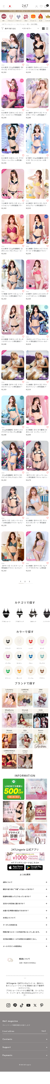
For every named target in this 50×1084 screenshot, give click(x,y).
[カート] (46, 6)
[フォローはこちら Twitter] (35, 1005)
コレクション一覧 (22, 24)
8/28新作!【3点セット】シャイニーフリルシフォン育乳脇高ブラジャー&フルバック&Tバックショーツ (37, 68)
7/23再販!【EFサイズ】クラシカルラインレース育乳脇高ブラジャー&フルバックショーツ (36, 385)
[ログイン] (36, 6)
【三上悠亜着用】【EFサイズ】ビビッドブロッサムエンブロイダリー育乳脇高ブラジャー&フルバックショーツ (12, 476)
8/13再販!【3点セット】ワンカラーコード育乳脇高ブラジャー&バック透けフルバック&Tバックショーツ (37, 250)
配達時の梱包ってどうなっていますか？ (17, 896)
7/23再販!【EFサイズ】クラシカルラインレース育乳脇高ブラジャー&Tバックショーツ (12, 385)
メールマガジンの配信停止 (12, 946)
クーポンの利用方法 (10, 925)
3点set (26, 16)
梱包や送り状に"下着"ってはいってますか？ (18, 889)
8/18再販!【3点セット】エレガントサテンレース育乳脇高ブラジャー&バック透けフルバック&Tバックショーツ (12, 340)
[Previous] (2, 16)
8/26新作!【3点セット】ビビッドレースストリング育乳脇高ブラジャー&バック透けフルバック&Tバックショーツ (12, 114)
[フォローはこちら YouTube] (28, 1005)
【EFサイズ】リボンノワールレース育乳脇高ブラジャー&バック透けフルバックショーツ (12, 521)
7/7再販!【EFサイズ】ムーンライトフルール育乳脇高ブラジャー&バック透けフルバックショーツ (12, 295)
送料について (7, 882)
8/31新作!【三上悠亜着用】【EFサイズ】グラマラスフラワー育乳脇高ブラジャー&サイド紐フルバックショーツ (12, 68)
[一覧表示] (47, 28)
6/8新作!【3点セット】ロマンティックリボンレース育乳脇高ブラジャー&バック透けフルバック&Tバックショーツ (37, 295)
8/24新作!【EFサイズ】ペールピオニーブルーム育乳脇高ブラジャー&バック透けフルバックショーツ (36, 114)
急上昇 (41, 16)
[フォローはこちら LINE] (15, 1005)
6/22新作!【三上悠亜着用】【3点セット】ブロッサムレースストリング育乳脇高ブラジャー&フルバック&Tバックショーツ (12, 250)
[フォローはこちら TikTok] (21, 1005)
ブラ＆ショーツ (11, 16)
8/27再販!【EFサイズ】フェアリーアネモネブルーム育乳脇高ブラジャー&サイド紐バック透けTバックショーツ (37, 567)
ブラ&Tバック (18, 16)
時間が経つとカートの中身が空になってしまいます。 (22, 932)
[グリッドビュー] (43, 28)
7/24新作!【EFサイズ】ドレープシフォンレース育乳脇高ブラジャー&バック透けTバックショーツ (12, 204)
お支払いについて (9, 918)
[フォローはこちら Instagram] (8, 1005)
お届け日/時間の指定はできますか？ (16, 910)
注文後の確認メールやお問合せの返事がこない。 (20, 939)
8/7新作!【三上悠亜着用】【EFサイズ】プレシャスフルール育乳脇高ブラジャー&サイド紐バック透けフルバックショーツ (37, 159)
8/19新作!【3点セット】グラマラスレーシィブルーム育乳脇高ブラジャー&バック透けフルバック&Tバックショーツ (12, 159)
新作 (4, 16)
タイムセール (33, 16)
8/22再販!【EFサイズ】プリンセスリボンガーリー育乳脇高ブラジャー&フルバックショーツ (37, 521)
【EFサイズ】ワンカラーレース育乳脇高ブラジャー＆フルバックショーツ (12, 567)
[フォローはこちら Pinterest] (41, 1005)
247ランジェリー (8, 24)
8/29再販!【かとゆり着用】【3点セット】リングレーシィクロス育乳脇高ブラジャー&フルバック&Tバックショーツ (37, 431)
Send (44, 1031)
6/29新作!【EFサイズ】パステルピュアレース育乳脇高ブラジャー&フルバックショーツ (36, 204)
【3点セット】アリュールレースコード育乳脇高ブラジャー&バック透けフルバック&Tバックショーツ (37, 340)
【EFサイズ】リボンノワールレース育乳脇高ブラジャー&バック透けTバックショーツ (37, 476)
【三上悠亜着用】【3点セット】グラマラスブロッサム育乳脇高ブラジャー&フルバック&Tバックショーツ (12, 431)
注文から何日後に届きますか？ (14, 903)
